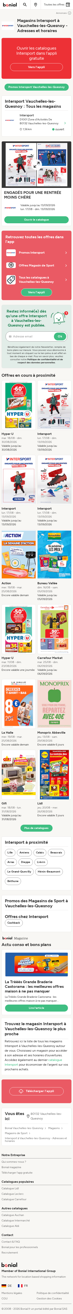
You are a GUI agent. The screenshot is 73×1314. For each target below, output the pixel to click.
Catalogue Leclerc (13, 1194)
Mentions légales (12, 1293)
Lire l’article (36, 1008)
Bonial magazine (11, 1167)
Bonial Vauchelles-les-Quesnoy (24, 1128)
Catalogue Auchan (13, 1215)
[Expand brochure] (36, 164)
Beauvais (56, 852)
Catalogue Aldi (10, 1226)
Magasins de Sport (16, 1133)
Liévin (41, 862)
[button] (36, 183)
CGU (5, 1298)
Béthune (12, 881)
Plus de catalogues (36, 828)
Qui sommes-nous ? (14, 1161)
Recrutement (10, 1252)
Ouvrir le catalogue (36, 219)
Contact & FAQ (11, 1241)
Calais (40, 852)
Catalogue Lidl (10, 1188)
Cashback (13, 922)
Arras (10, 862)
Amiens (24, 852)
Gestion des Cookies (49, 1298)
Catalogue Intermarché (16, 1220)
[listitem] (19, 416)
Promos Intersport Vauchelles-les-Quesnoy (36, 87)
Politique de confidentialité (53, 1293)
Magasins (54, 1128)
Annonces (61, 13)
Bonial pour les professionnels (20, 1247)
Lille (10, 852)
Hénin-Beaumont (49, 871)
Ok (60, 336)
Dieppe (25, 862)
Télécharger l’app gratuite (17, 1172)
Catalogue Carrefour (14, 1199)
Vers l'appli (36, 67)
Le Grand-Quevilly (19, 871)
